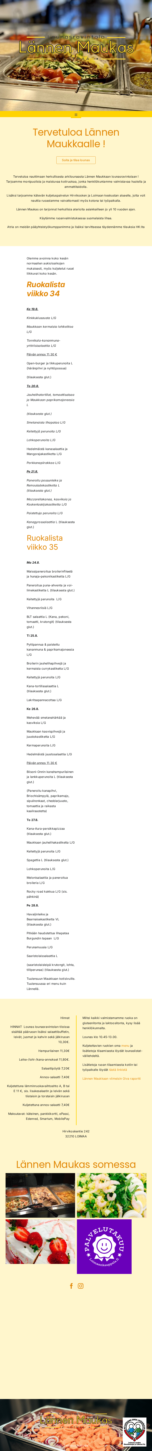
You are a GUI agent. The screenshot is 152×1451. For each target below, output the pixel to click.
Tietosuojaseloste (75, 1445)
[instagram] (80, 1286)
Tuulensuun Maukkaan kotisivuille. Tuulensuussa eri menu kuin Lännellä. (51, 984)
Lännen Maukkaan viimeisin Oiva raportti (111, 1078)
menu (125, 1045)
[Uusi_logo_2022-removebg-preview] (76, 15)
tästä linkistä (118, 1070)
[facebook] (71, 1286)
